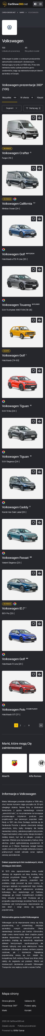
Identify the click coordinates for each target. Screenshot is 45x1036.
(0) (29, 1001)
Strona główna (8, 1001)
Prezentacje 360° (9, 1005)
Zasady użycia (8, 1026)
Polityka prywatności (27, 1026)
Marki (4, 1010)
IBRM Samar (18, 1030)
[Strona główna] (15, 3)
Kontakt (28, 1010)
